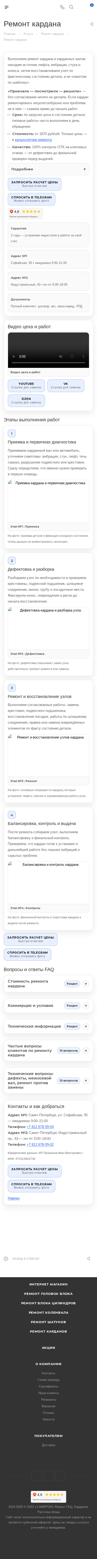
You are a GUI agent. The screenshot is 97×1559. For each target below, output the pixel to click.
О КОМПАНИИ (49, 1364)
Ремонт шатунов (48, 1322)
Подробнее (22, 169)
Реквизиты (48, 1399)
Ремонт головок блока (48, 1294)
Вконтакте (37, 1476)
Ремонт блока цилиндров (48, 1303)
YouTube (61, 1476)
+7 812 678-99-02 (40, 1144)
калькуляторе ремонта (33, 140)
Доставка (48, 1445)
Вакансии (48, 1406)
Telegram (49, 1476)
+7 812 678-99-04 (40, 1127)
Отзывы (48, 1413)
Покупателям (48, 1436)
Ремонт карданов (48, 1331)
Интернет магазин (48, 1284)
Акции (48, 1348)
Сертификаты (48, 1386)
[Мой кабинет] (80, 7)
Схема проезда (48, 1380)
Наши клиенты (48, 1393)
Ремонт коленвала (49, 1312)
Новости (48, 1419)
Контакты (48, 1373)
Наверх (14, 1198)
